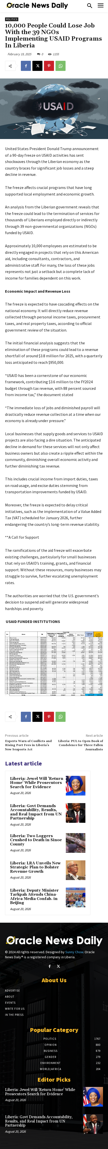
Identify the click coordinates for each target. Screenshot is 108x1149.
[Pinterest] (49, 66)
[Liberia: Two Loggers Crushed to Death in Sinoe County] (75, 843)
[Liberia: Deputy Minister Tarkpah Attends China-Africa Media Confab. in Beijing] (75, 897)
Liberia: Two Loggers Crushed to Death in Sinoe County (36, 840)
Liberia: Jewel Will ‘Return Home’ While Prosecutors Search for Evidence (36, 782)
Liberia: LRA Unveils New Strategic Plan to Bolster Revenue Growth (35, 867)
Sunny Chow (74, 952)
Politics (11, 19)
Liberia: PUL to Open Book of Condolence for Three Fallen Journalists (80, 745)
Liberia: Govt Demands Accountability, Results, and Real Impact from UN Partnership (36, 812)
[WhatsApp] (61, 66)
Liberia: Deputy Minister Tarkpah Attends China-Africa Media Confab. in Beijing (34, 897)
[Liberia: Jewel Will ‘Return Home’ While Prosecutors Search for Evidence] (75, 786)
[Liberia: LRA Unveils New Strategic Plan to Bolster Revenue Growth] (75, 870)
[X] (37, 66)
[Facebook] (26, 66)
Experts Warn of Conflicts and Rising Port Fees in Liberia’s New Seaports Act (28, 745)
